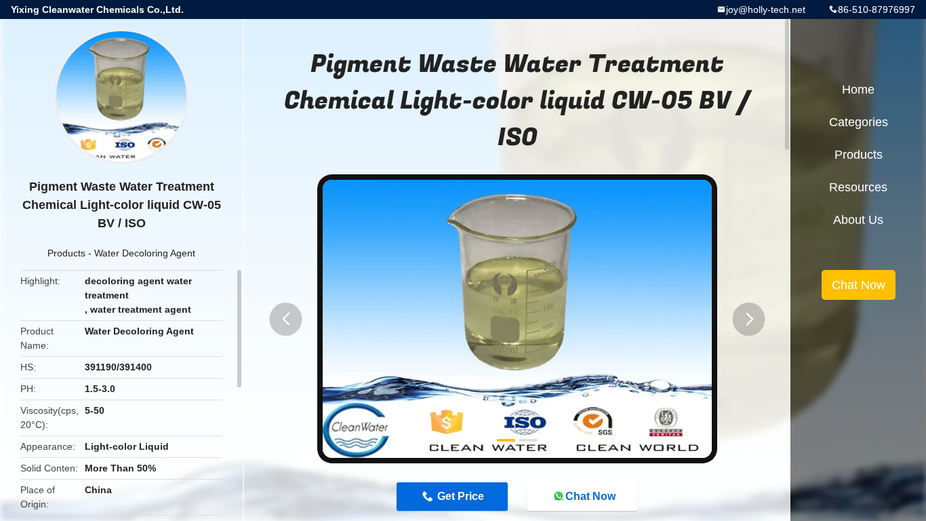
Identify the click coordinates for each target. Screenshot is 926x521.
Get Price (460, 496)
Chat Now (590, 496)
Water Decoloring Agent (144, 253)
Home (858, 89)
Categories (858, 122)
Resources (858, 187)
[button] (286, 319)
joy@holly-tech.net (765, 9)
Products (66, 253)
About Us (858, 220)
